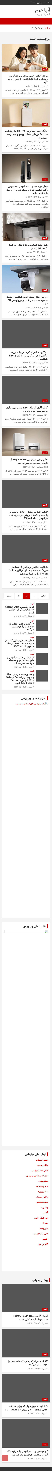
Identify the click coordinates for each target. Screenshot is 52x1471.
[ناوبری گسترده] (46, 21)
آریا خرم (42, 10)
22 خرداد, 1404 (41, 86)
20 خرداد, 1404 (41, 141)
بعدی (8, 595)
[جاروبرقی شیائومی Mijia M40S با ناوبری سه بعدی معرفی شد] (26, 442)
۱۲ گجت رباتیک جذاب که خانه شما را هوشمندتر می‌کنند (21, 626)
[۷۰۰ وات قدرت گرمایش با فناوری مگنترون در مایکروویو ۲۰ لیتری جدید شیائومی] (26, 334)
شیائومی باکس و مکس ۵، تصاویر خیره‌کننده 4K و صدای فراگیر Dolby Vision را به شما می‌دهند (28, 570)
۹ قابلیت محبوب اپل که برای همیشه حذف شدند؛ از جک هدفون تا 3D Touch (19, 643)
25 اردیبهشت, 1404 (39, 415)
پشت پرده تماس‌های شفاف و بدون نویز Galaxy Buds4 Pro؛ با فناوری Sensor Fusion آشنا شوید (19, 678)
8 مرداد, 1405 (27, 616)
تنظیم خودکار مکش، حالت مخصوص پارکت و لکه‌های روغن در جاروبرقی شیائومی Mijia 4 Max (28, 515)
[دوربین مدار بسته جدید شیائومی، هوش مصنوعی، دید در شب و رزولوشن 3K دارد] (26, 279)
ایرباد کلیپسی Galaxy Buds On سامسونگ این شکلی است (19, 609)
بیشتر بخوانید (40, 1280)
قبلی (43, 595)
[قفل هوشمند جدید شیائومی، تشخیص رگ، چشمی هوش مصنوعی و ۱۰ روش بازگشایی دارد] (26, 168)
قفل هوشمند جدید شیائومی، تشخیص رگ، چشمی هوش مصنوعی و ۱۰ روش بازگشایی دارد (27, 189)
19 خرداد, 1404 (41, 197)
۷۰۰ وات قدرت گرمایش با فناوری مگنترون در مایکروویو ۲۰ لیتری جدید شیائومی (28, 355)
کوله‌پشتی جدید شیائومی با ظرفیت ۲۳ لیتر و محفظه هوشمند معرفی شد (20, 660)
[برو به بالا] (5, 1458)
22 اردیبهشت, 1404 (39, 467)
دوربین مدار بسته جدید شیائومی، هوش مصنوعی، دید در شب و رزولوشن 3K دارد (27, 300)
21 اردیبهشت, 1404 (39, 522)
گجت (45, 69)
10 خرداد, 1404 (41, 307)
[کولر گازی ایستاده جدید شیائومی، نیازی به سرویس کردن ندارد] (26, 390)
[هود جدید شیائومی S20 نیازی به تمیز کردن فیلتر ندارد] (26, 227)
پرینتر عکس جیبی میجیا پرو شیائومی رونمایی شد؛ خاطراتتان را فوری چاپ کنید (28, 79)
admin (29, 86)
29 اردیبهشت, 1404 (39, 362)
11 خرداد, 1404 (41, 252)
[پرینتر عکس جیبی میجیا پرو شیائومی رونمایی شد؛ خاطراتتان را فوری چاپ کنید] (26, 58)
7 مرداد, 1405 (28, 650)
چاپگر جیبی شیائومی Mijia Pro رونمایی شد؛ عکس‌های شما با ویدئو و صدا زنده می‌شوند (26, 134)
